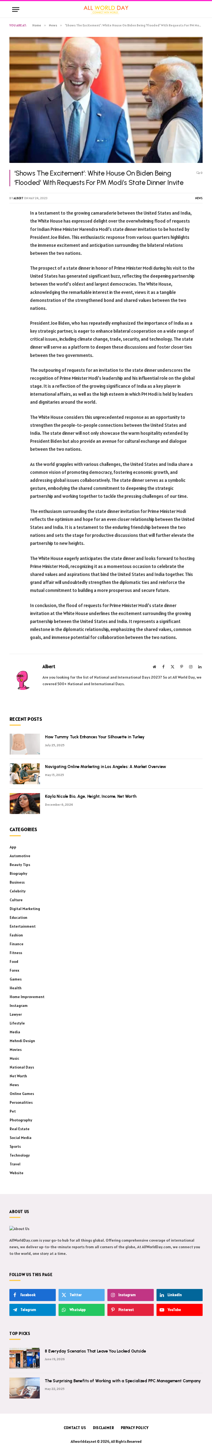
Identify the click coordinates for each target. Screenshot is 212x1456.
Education (18, 917)
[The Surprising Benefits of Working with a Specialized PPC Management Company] (24, 1388)
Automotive (20, 855)
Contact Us (75, 1427)
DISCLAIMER (103, 1427)
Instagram (19, 1005)
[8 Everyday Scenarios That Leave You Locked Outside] (24, 1358)
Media (15, 1031)
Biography (18, 873)
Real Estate (20, 1128)
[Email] (14, 283)
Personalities (21, 1102)
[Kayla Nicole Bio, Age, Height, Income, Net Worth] (25, 803)
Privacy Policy (135, 1427)
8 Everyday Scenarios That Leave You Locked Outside (95, 1351)
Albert (18, 198)
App (13, 847)
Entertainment (23, 926)
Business (17, 882)
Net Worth (18, 1075)
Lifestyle (17, 1023)
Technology (20, 1155)
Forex (14, 970)
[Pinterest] (14, 255)
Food (14, 961)
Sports (15, 1146)
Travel (15, 1164)
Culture (16, 899)
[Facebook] (14, 227)
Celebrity (18, 891)
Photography (21, 1120)
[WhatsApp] (14, 269)
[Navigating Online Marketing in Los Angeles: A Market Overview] (25, 773)
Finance (16, 943)
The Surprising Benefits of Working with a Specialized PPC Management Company (123, 1380)
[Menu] (15, 9)
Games (16, 979)
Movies (16, 1049)
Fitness (16, 952)
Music (14, 1058)
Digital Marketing (25, 908)
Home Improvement (27, 996)
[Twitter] (14, 241)
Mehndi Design (22, 1040)
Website (16, 1172)
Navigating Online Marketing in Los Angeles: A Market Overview (105, 766)
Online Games (22, 1093)
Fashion (16, 935)
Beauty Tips (20, 864)
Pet (13, 1111)
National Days (22, 1067)
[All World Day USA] (106, 9)
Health (16, 987)
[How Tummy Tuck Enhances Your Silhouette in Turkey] (25, 744)
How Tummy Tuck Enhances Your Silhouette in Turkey (95, 736)
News (199, 198)
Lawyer (16, 1014)
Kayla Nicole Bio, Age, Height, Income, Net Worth (90, 796)
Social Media (20, 1137)
